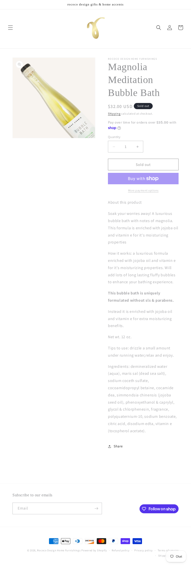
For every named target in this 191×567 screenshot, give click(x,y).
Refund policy (120, 550)
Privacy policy (143, 550)
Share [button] (118, 446)
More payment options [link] (143, 190)
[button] (10, 27)
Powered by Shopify (94, 550)
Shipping (114, 113)
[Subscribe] (96, 508)
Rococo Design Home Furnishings (59, 550)
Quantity (114, 137)
